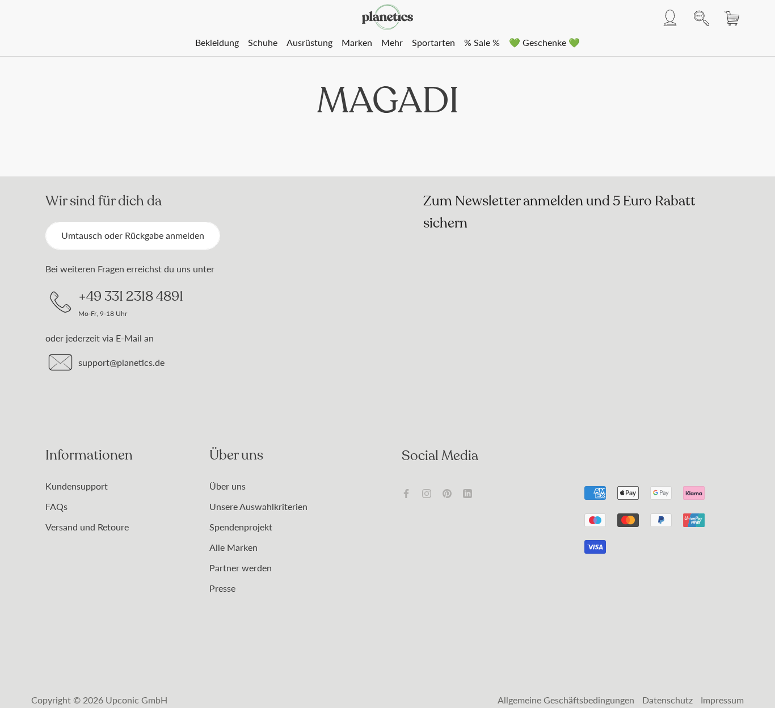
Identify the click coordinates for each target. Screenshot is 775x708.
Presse (222, 588)
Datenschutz (667, 699)
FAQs (56, 506)
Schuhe (262, 42)
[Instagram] (426, 492)
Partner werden (240, 567)
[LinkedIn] (467, 492)
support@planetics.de (121, 362)
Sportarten (433, 42)
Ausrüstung (309, 42)
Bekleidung (217, 42)
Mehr (392, 42)
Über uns (227, 486)
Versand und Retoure (87, 526)
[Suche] (698, 17)
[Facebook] (406, 492)
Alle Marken (233, 547)
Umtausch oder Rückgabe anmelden (132, 235)
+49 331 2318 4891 (130, 296)
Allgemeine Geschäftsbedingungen (566, 699)
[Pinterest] (447, 492)
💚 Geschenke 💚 (544, 42)
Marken (357, 42)
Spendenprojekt (240, 526)
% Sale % (482, 42)
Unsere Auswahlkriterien (258, 506)
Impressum (722, 699)
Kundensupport (76, 486)
